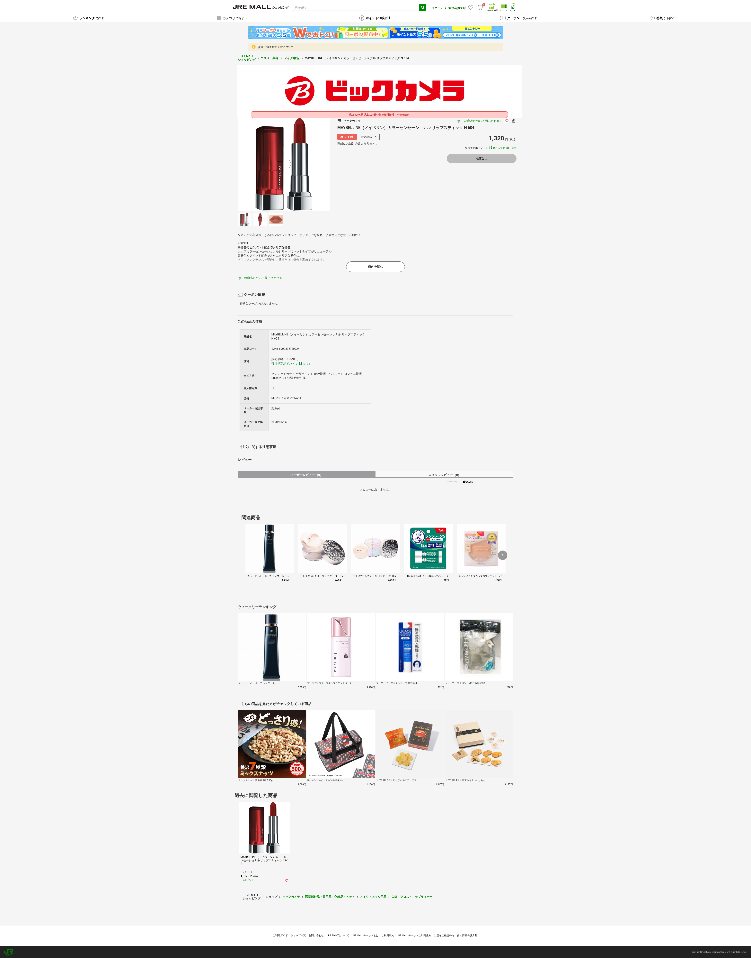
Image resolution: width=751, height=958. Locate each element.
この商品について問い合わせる (481, 121)
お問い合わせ (316, 935)
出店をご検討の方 (444, 935)
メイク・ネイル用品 (373, 897)
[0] (480, 7)
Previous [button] (280, 164)
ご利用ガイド (280, 935)
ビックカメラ (291, 897)
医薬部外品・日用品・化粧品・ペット (330, 897)
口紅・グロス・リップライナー (412, 897)
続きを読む (375, 266)
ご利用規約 (387, 935)
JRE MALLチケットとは (365, 935)
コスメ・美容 (270, 58)
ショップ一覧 (298, 935)
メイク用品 (292, 58)
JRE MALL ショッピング (247, 58)
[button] (503, 555)
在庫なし (481, 158)
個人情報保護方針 (467, 935)
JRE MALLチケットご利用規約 (414, 935)
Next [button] (288, 164)
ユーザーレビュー (306, 475)
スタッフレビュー (444, 475)
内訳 (514, 148)
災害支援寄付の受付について (276, 47)
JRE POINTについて (338, 935)
